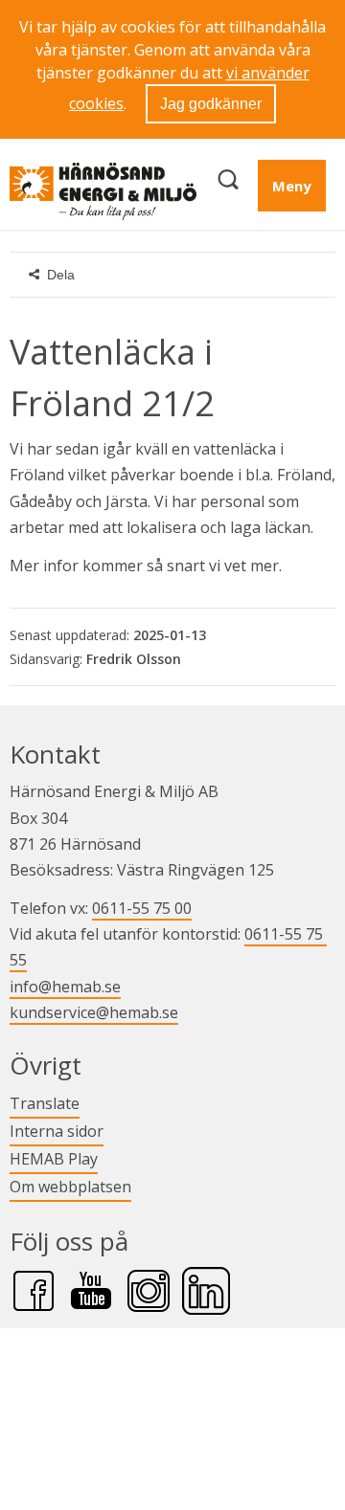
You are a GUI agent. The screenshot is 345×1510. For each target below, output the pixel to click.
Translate (45, 1103)
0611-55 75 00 (142, 908)
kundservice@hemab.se (94, 1012)
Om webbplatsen (70, 1186)
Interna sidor (57, 1131)
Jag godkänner (211, 104)
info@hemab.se (65, 986)
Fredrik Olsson (133, 659)
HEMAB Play (54, 1158)
